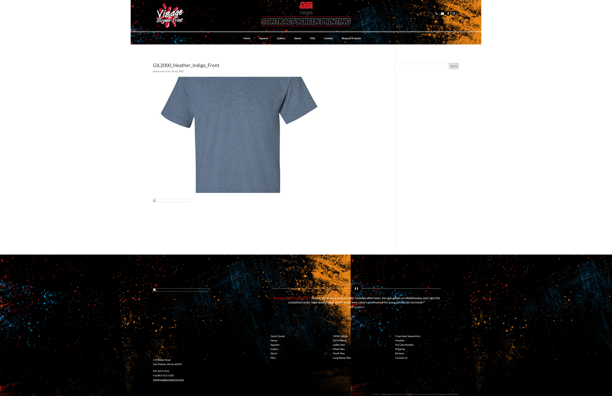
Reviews (399, 353)
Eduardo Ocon (163, 71)
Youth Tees (339, 353)
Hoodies (399, 340)
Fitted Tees (339, 348)
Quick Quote (277, 336)
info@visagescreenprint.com (168, 379)
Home (247, 38)
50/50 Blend (339, 340)
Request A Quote (351, 38)
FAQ (312, 38)
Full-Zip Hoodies (404, 344)
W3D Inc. (455, 394)
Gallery (281, 38)
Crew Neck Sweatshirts (407, 336)
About (297, 38)
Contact (328, 38)
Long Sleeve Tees (342, 357)
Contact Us (401, 357)
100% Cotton (340, 336)
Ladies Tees (339, 344)
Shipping (400, 348)
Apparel (263, 38)
